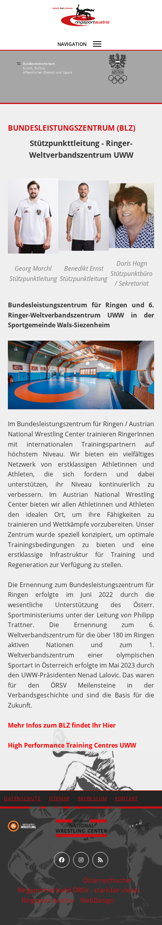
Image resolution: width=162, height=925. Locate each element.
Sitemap (59, 798)
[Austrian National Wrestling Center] (81, 827)
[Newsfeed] (100, 860)
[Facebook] (62, 860)
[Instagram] (81, 860)
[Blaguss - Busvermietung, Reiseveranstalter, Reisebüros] (141, 825)
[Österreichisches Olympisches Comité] (117, 68)
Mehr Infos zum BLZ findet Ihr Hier (62, 725)
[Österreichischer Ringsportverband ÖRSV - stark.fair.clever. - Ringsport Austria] (81, 14)
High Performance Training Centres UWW (72, 745)
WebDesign (97, 900)
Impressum (92, 798)
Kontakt (126, 798)
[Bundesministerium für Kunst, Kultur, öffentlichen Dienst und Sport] (44, 68)
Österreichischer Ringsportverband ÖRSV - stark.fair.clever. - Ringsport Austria (81, 890)
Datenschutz (22, 798)
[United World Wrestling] (22, 825)
